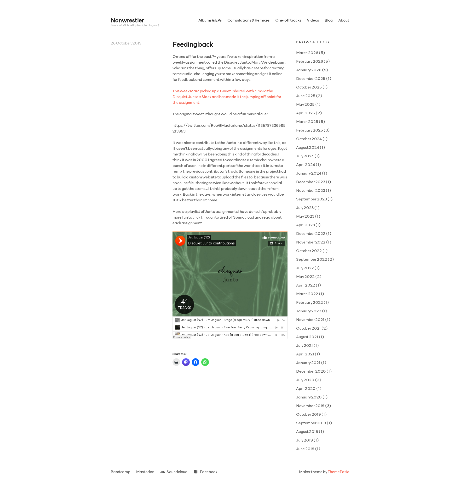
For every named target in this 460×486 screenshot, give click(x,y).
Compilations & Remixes (248, 20)
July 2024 (305, 156)
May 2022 (305, 276)
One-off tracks (288, 20)
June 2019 (305, 448)
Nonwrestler (127, 20)
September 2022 (311, 259)
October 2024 (309, 138)
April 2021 (305, 354)
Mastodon (145, 471)
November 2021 (310, 319)
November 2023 (310, 190)
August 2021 (307, 336)
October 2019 (308, 414)
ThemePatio (338, 471)
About (343, 20)
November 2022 (310, 242)
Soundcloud (177, 471)
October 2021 (308, 328)
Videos (313, 20)
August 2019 (307, 431)
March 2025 (307, 121)
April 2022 (305, 285)
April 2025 (305, 113)
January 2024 (308, 173)
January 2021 (308, 362)
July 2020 (305, 379)
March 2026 (307, 52)
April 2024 (305, 164)
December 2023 (310, 181)
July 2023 (305, 207)
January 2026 (308, 69)
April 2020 (306, 388)
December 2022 (310, 233)
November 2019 (310, 405)
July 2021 (304, 345)
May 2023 (305, 216)
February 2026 (309, 61)
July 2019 (304, 440)
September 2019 (311, 422)
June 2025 (305, 95)
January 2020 (309, 397)
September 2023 (311, 199)
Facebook (208, 471)
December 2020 (311, 371)
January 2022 (308, 311)
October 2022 (309, 250)
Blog (329, 20)
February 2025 (309, 130)
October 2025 (309, 87)
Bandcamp (120, 471)
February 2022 (309, 302)
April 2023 (305, 224)
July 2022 (305, 268)
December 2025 (310, 78)
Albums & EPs (210, 20)
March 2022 (307, 293)
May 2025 (305, 104)
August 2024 (307, 147)
